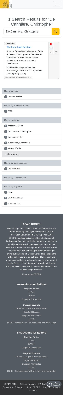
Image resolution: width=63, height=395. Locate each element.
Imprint (46, 387)
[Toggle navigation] (57, 4)
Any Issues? (56, 384)
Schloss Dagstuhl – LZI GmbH (34, 384)
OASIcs (31, 295)
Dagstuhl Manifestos (31, 315)
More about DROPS (31, 274)
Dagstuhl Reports (31, 312)
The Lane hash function (19, 47)
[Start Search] (55, 31)
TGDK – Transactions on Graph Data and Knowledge (31, 323)
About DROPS (33, 387)
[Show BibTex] (56, 52)
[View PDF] (51, 44)
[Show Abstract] (51, 52)
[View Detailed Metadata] (51, 48)
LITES (31, 319)
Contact (33, 390)
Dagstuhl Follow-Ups (31, 299)
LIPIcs (31, 292)
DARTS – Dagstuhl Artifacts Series (31, 308)
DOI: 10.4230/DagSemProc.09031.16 (18, 77)
